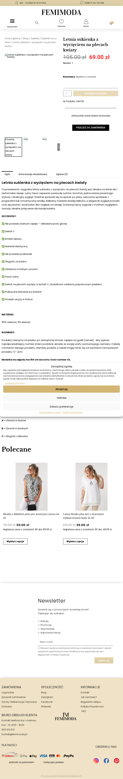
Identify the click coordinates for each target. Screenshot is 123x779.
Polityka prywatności (72, 412)
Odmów (61, 398)
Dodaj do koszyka (96, 93)
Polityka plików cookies (50, 412)
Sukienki (35, 38)
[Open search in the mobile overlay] (36, 22)
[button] (6, 502)
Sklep (26, 38)
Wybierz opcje (15, 541)
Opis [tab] (7, 174)
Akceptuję (61, 389)
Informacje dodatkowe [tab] (33, 174)
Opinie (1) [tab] (62, 174)
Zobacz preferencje (61, 406)
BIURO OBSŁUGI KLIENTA (19, 715)
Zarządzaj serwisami (15, 383)
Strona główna (12, 38)
